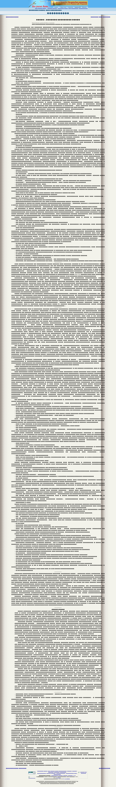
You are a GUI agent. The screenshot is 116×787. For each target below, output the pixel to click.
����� (69, 771)
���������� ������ (16, 768)
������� (63, 772)
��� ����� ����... (41, 8)
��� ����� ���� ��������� (57, 771)
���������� (83, 8)
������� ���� (63, 8)
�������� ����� (57, 775)
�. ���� (58, 777)
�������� (57, 774)
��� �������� (73, 8)
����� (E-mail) (72, 775)
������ (51, 772)
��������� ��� (71, 773)
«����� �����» (52, 8)
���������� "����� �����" (46, 773)
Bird (64, 778)
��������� (104, 768)
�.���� (67, 778)
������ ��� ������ (100, 17)
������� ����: (42, 771)
